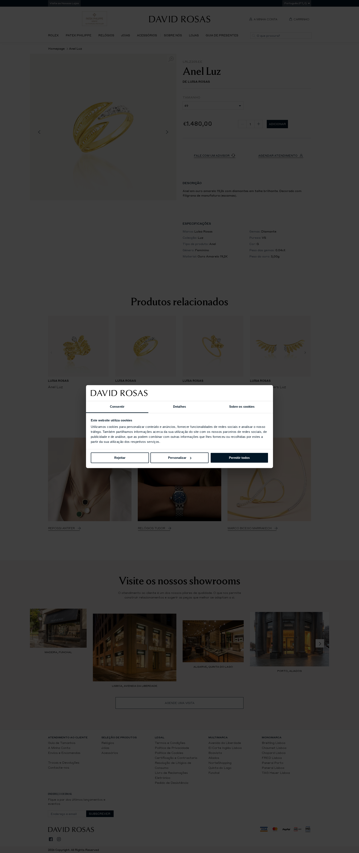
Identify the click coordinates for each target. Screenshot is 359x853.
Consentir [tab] (117, 407)
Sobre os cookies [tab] (242, 407)
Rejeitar (119, 457)
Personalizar (177, 457)
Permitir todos (239, 457)
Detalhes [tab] (179, 407)
